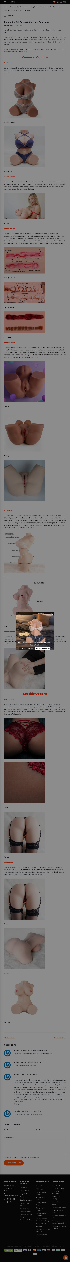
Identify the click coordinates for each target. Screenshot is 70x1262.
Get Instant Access (43, 648)
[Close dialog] (52, 614)
